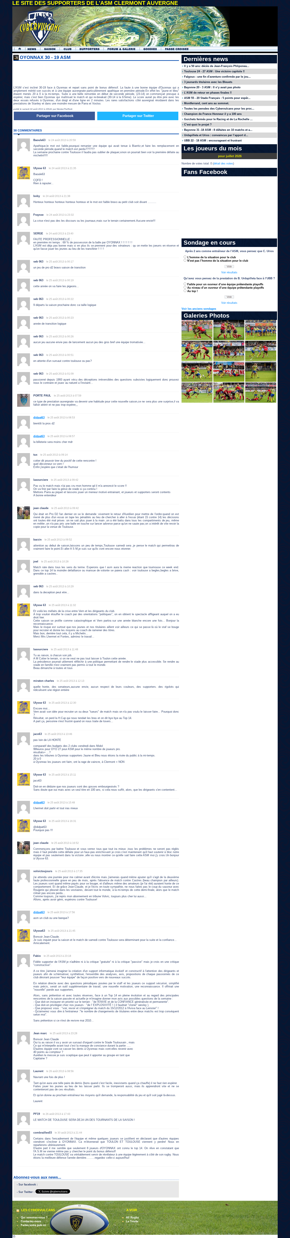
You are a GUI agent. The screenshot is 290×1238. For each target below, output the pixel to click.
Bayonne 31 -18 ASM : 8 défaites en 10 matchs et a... (218, 129)
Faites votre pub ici (33, 1225)
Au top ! (192, 291)
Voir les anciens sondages (199, 308)
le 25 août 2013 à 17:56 (61, 912)
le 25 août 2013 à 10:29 (60, 586)
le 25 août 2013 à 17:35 (69, 871)
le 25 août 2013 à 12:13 (70, 680)
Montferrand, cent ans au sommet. (206, 103)
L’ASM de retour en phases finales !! (208, 92)
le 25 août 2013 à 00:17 (60, 261)
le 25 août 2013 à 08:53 (61, 417)
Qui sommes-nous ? (34, 1217)
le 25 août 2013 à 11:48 (64, 649)
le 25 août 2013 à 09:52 (58, 539)
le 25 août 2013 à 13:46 (58, 734)
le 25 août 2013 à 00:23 (60, 317)
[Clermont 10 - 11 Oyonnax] (197, 339)
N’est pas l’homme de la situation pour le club (217, 260)
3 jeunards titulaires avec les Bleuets (208, 82)
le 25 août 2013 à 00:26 (60, 336)
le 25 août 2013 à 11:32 (62, 605)
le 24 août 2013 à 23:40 (59, 233)
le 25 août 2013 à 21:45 (61, 930)
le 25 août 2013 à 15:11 (62, 774)
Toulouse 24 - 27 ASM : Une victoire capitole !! (214, 71)
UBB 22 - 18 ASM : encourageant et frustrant (213, 140)
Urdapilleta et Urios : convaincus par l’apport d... (216, 135)
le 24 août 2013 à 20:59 (62, 140)
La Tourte (132, 1221)
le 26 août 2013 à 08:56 (60, 1071)
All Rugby (132, 1217)
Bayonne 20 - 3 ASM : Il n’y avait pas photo (212, 87)
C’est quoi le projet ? (198, 124)
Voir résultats (229, 272)
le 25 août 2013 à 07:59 (67, 395)
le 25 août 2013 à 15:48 (61, 802)
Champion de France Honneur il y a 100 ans (213, 114)
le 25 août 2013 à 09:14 (54, 454)
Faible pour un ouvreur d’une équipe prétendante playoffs (225, 284)
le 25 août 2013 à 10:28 (55, 561)
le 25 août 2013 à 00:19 (60, 280)
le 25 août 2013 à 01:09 (60, 373)
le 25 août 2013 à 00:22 (60, 299)
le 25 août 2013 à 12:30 (62, 702)
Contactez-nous (31, 1221)
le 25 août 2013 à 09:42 (64, 479)
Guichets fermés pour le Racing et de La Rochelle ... (218, 119)
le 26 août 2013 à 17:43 (56, 1113)
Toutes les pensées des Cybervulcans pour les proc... (219, 108)
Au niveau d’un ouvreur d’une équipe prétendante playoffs (225, 287)
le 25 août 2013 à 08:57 (61, 436)
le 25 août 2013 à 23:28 (63, 1033)
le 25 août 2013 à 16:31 (62, 821)
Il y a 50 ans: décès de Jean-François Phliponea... (216, 66)
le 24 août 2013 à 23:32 (60, 214)
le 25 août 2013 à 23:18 (57, 955)
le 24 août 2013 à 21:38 (56, 196)
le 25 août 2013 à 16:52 (65, 842)
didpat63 (39, 417)
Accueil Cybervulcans (17, 49)
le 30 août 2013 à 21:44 (68, 1132)
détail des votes (223, 163)
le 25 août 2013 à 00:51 (60, 355)
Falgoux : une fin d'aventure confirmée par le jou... (217, 76)
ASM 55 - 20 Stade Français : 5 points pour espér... (217, 98)
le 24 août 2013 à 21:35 (62, 168)
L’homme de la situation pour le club (211, 257)
